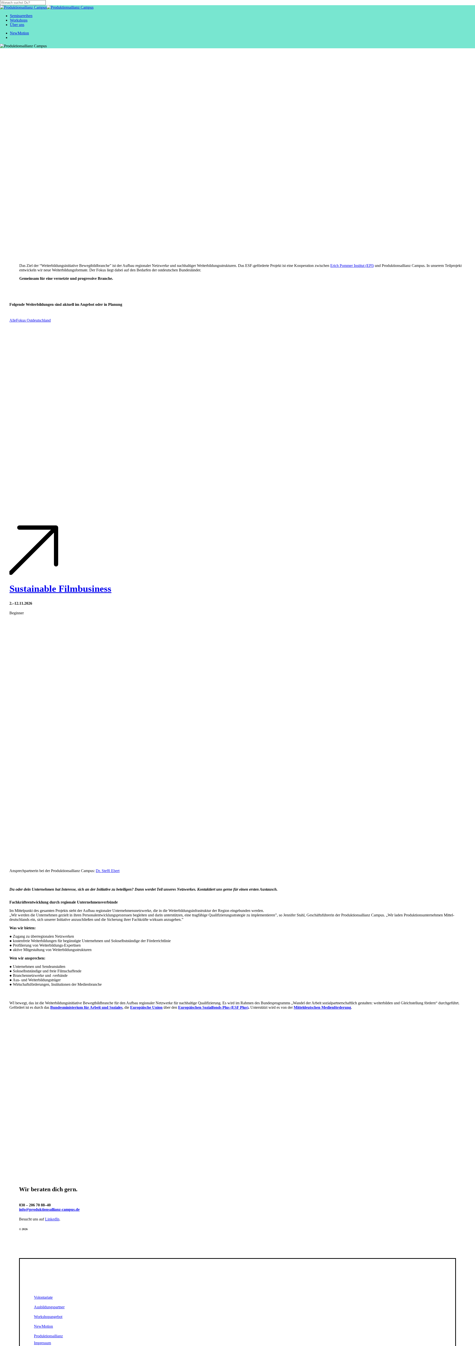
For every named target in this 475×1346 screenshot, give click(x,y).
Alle (12, 320)
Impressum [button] (42, 1343)
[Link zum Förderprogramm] (237, 1060)
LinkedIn (52, 1219)
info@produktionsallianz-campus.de (49, 1209)
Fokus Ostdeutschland (33, 320)
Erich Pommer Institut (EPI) (352, 265)
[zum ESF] (237, 1089)
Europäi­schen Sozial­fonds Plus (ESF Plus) (213, 1007)
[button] (46, 1297)
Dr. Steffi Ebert (107, 871)
